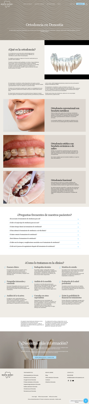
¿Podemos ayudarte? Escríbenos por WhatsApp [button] (77, 401)
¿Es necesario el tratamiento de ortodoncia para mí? (25, 219)
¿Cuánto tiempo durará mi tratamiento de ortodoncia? (26, 226)
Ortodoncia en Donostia (30, 389)
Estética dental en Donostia (30, 386)
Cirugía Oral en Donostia (30, 380)
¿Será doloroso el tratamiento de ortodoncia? (23, 238)
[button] (44, 357)
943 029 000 (70, 375)
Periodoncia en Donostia (30, 391)
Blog (46, 375)
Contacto (47, 380)
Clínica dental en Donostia (51, 377)
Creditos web (58, 399)
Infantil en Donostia (50, 382)
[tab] (44, 219)
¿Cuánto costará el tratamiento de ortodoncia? (23, 234)
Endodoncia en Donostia (30, 377)
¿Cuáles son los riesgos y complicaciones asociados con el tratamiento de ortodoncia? (35, 242)
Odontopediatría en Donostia (31, 375)
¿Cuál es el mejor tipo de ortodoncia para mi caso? (24, 222)
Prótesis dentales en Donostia (31, 382)
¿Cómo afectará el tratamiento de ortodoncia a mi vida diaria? (28, 230)
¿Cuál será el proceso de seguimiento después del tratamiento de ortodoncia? (32, 246)
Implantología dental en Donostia (32, 384)
